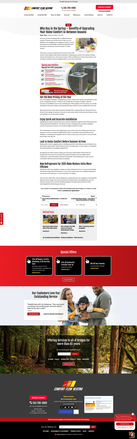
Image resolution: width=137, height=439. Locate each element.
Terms (77, 413)
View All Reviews (34, 314)
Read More (46, 231)
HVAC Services (78, 237)
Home (41, 35)
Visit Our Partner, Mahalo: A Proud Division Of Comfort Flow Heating (68, 419)
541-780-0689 (70, 8)
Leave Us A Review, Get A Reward (53, 314)
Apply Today (72, 399)
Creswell (50, 359)
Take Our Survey (71, 317)
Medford (73, 359)
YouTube (65, 407)
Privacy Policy (64, 412)
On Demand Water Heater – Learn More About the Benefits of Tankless (83, 199)
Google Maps (72, 407)
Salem (79, 359)
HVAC (68, 25)
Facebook (68, 407)
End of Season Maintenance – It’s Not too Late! (54, 199)
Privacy (75, 413)
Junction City (65, 359)
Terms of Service (69, 412)
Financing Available (104, 11)
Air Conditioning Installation (51, 237)
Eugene (57, 359)
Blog (45, 35)
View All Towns (68, 364)
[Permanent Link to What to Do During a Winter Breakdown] (86, 219)
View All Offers (68, 279)
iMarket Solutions (61, 434)
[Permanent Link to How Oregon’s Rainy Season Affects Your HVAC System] (50, 219)
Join (93, 427)
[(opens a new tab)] (98, 412)
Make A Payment (69, 396)
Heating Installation (67, 237)
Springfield (85, 359)
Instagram (75, 407)
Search (54, 205)
